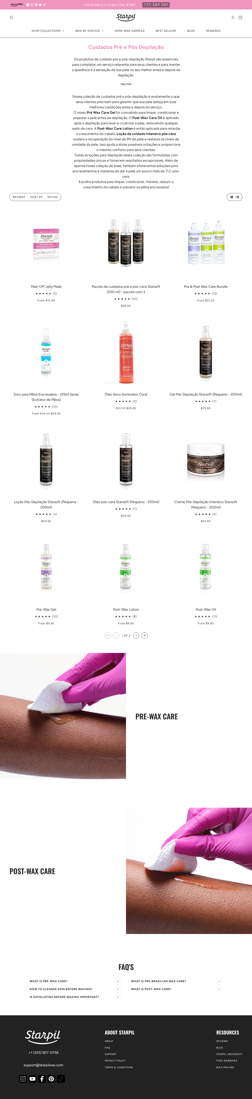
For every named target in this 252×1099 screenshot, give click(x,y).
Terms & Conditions (119, 1067)
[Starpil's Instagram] (23, 1079)
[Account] (233, 17)
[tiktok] (44, 5)
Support (111, 1054)
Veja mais (126, 84)
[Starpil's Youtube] (32, 1079)
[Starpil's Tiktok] (61, 1079)
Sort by (36, 197)
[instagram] (32, 5)
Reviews (222, 1041)
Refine (52, 197)
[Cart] (240, 17)
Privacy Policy (115, 1060)
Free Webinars (226, 1060)
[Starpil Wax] (126, 18)
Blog (219, 1047)
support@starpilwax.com (43, 1065)
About (109, 1041)
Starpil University (229, 1054)
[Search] (11, 17)
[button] (231, 197)
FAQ (107, 1047)
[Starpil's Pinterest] (51, 1079)
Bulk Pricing (225, 1067)
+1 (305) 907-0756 (43, 1052)
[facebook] (28, 5)
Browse (19, 197)
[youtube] (40, 5)
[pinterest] (36, 5)
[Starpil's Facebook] (42, 1079)
